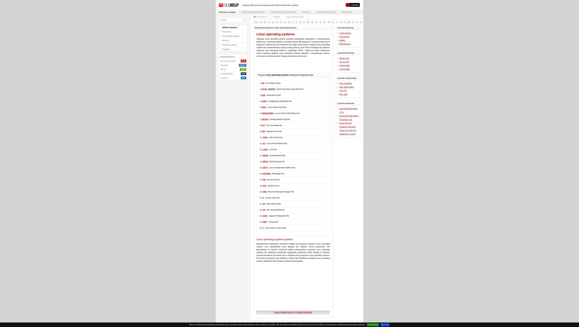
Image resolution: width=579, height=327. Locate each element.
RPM (265, 192)
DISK (264, 107)
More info (385, 325)
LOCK (265, 149)
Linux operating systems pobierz (293, 312)
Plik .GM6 (343, 94)
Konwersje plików (326, 12)
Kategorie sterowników (283, 12)
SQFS (265, 216)
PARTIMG (267, 174)
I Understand (373, 325)
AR (263, 83)
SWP (265, 222)
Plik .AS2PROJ (346, 84)
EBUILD (265, 119)
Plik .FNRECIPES (347, 87)
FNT (263, 131)
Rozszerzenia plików (230, 36)
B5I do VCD (344, 58)
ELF (263, 125)
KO (264, 143)
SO (264, 210)
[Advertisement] (291, 66)
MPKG (265, 162)
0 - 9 (256, 22)
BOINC (342, 40)
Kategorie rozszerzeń (253, 12)
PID (264, 180)
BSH (264, 95)
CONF (264, 101)
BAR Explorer (345, 44)
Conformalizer (345, 33)
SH (264, 204)
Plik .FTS (343, 91)
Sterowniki (226, 32)
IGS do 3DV (344, 62)
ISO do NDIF (345, 66)
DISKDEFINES (268, 113)
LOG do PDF (345, 69)
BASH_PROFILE (269, 89)
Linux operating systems (295, 17)
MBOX (265, 156)
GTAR (265, 137)
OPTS (265, 168)
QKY (265, 186)
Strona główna (227, 12)
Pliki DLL (306, 12)
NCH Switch (345, 37)
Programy (347, 12)
